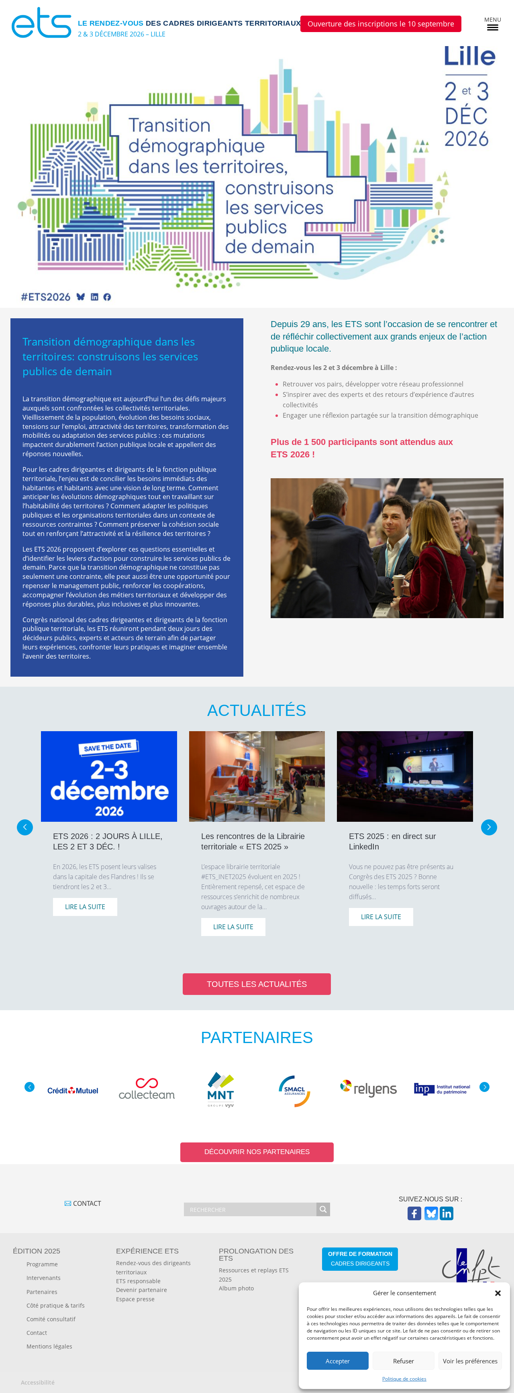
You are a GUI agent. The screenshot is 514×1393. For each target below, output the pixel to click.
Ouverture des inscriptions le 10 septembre (381, 23)
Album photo (236, 1288)
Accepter (338, 1361)
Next (484, 1087)
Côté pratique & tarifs (56, 1305)
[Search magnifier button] (323, 1209)
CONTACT (87, 1203)
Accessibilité (38, 1382)
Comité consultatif (51, 1319)
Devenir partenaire (141, 1290)
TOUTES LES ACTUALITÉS (257, 984)
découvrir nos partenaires (257, 1152)
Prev (29, 1087)
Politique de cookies (404, 1378)
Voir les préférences (470, 1361)
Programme (42, 1264)
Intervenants (44, 1278)
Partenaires (42, 1292)
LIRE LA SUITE (85, 906)
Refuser (403, 1361)
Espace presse (135, 1299)
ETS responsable (138, 1281)
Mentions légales (49, 1346)
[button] (498, 1293)
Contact (37, 1332)
